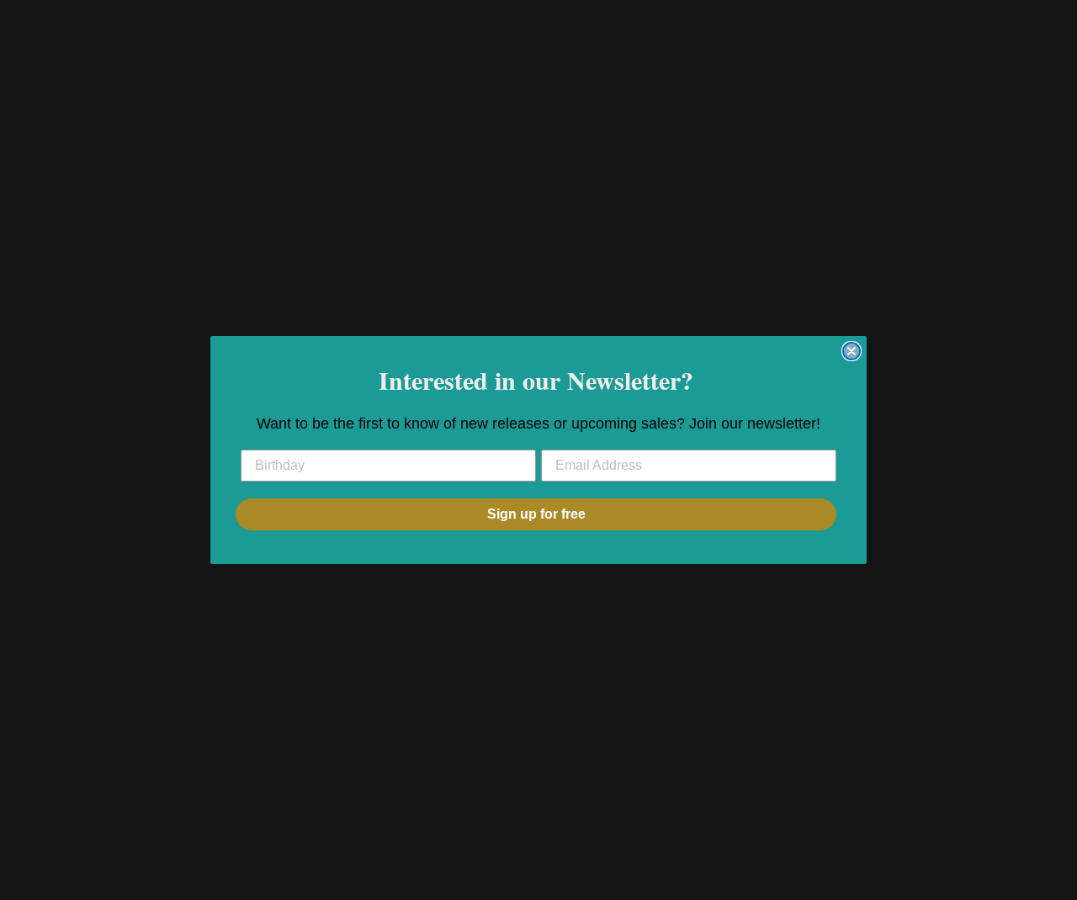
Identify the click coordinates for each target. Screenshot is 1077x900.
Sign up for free (536, 514)
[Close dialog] (851, 351)
